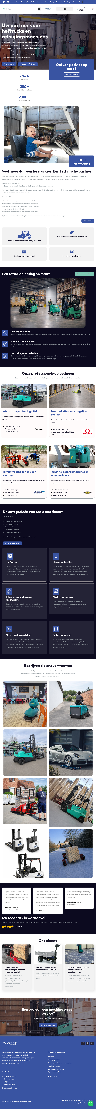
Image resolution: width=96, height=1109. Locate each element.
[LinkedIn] (92, 1043)
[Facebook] (83, 1043)
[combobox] (8, 8)
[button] (82, 1)
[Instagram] (87, 1043)
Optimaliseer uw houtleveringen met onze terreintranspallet (15, 969)
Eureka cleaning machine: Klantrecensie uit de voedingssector (78, 969)
